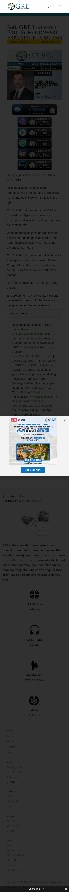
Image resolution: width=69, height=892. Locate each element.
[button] (64, 420)
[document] (34, 446)
